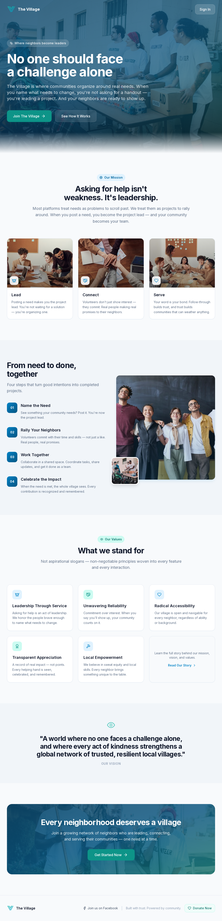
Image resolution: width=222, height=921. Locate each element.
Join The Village (26, 116)
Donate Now (202, 908)
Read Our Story (179, 665)
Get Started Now (108, 855)
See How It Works (75, 116)
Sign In (205, 9)
